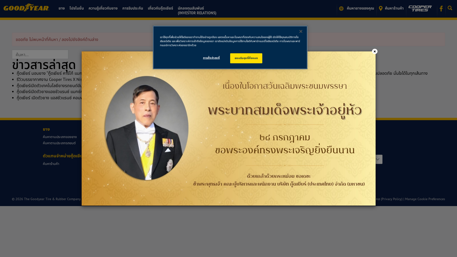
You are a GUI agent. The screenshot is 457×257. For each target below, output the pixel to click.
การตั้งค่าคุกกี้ (211, 57)
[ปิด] (301, 31)
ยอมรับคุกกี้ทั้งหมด (246, 58)
